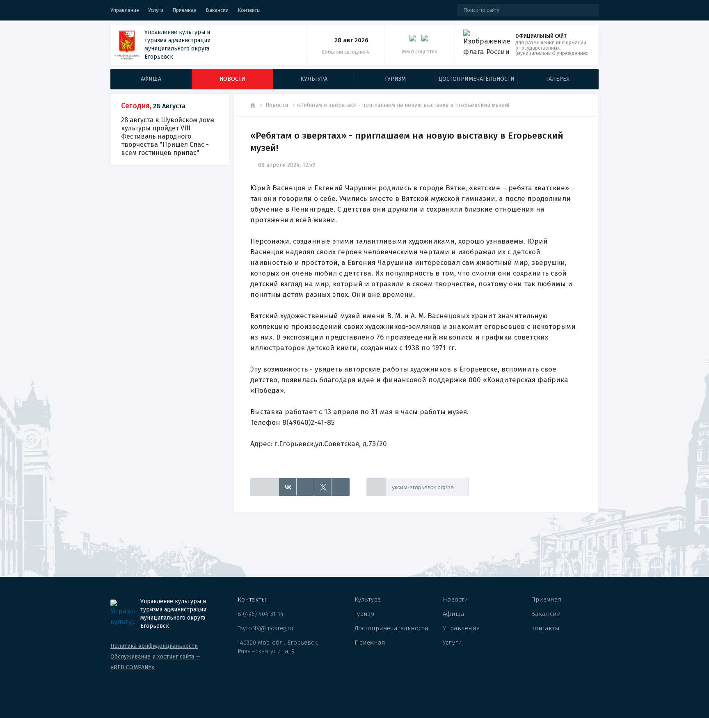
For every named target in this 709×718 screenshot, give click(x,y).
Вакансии (217, 10)
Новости (276, 105)
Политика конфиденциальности (154, 646)
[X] (323, 487)
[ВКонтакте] (288, 487)
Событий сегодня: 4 (345, 52)
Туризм (364, 614)
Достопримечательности (391, 628)
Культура (367, 599)
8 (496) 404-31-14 (261, 614)
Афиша (453, 614)
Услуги (155, 10)
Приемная (184, 10)
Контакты (249, 10)
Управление (124, 10)
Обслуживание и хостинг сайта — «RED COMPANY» (155, 662)
